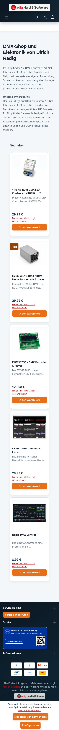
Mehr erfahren (40, 646)
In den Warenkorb (29, 227)
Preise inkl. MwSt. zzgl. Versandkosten (23, 220)
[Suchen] (37, 17)
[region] (29, 364)
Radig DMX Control (24, 534)
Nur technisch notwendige (30, 716)
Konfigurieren (30, 725)
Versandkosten (11, 686)
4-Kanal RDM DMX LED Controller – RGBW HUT (26, 191)
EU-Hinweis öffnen (14, 641)
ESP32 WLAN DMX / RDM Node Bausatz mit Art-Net (28, 277)
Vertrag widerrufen (16, 614)
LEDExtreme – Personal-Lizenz (26, 450)
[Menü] (6, 17)
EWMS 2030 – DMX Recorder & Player (29, 363)
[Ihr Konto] (45, 17)
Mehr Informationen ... (29, 710)
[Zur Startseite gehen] (29, 7)
